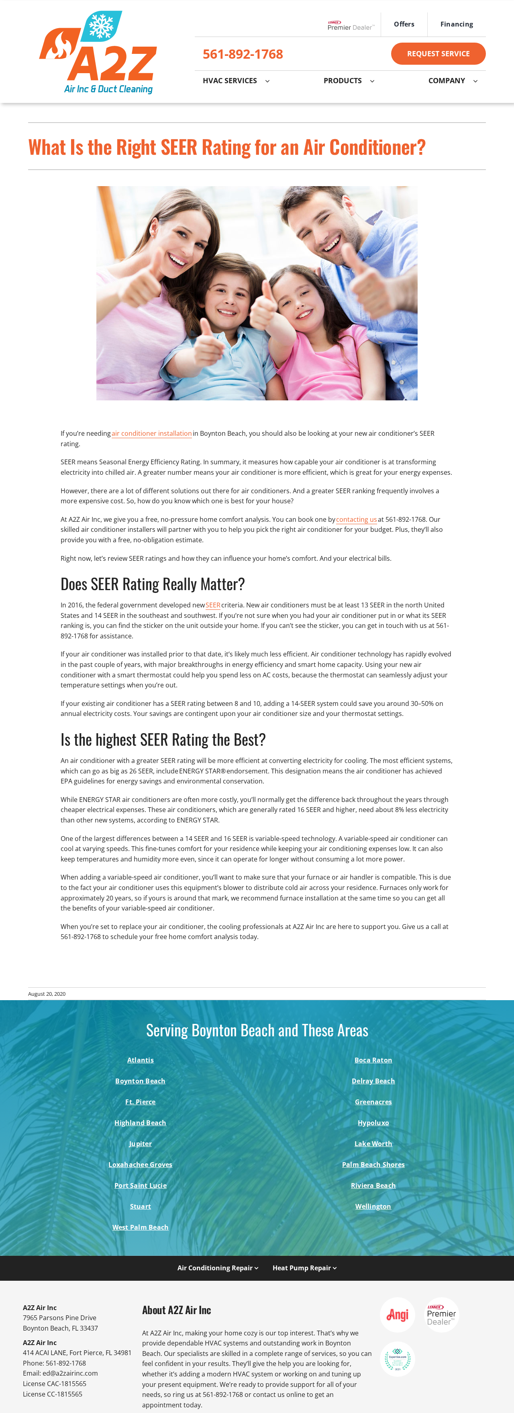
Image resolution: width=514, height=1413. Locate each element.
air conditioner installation (152, 433)
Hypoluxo (373, 1122)
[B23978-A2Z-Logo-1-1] (97, 7)
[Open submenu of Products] (376, 81)
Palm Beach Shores (373, 1164)
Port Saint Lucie (140, 1185)
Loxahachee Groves (140, 1164)
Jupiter (140, 1143)
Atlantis (140, 1060)
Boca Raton (373, 1060)
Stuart (140, 1206)
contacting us (356, 519)
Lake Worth (373, 1143)
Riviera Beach (373, 1185)
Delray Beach (373, 1081)
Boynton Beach (140, 1081)
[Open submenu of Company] (479, 81)
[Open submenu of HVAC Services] (271, 81)
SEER (213, 605)
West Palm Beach (140, 1227)
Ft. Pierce (140, 1101)
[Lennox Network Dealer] (354, 24)
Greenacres (373, 1101)
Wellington (373, 1206)
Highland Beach (140, 1122)
